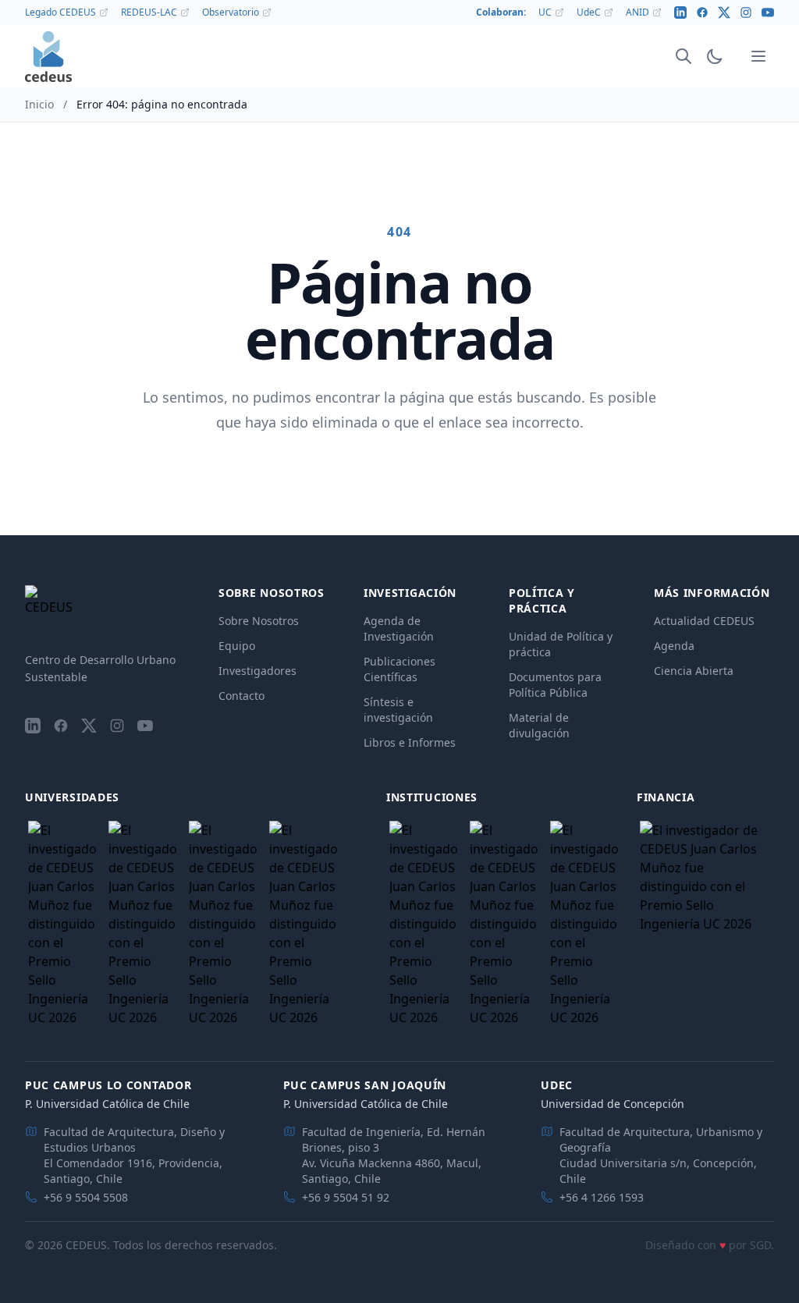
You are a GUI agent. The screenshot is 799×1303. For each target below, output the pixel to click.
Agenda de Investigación (399, 628)
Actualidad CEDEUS (704, 620)
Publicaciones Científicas (399, 669)
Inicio (39, 104)
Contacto (241, 695)
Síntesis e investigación (398, 709)
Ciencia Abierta (693, 670)
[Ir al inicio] (48, 56)
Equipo (236, 645)
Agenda (674, 645)
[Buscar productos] (683, 56)
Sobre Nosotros (258, 620)
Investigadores (257, 670)
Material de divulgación (539, 725)
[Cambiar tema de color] (714, 56)
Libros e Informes (410, 742)
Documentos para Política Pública (555, 684)
